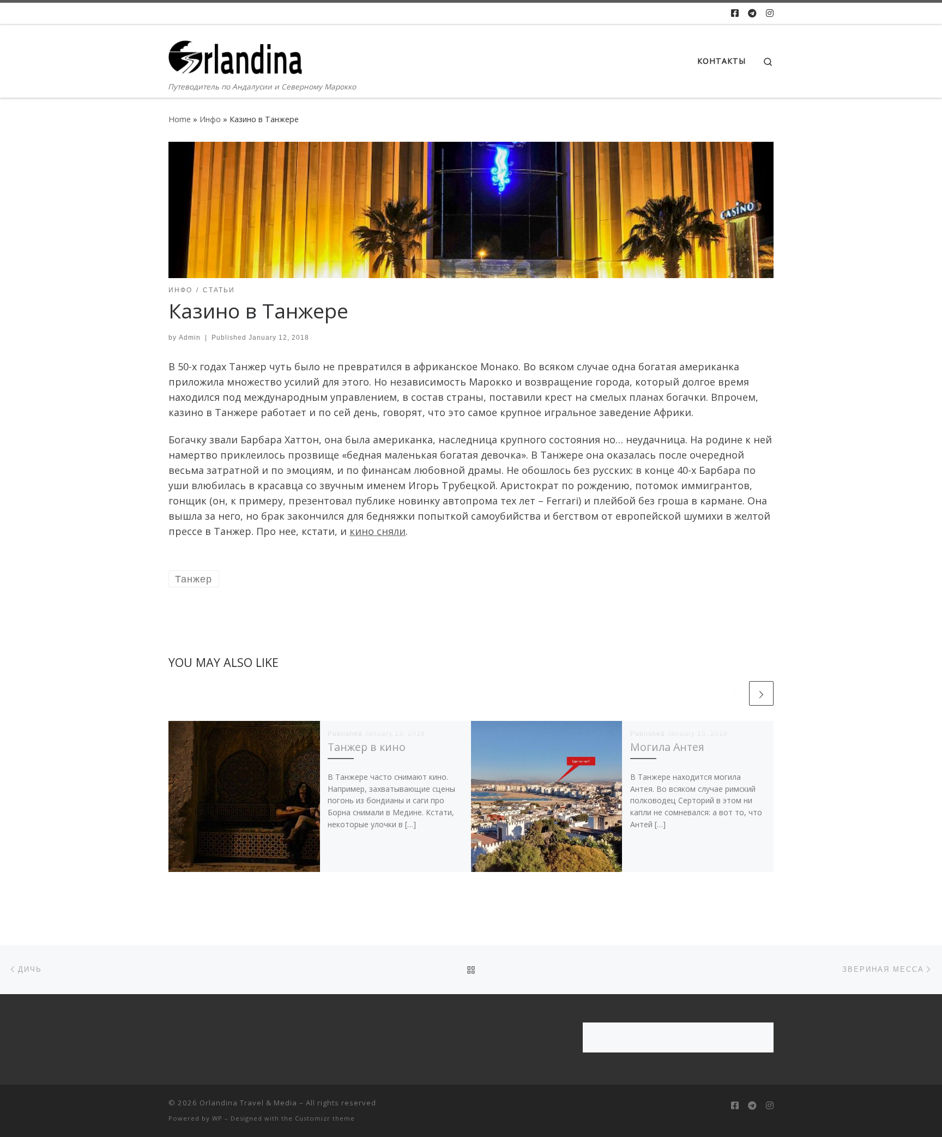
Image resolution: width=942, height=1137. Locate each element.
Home (179, 119)
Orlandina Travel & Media (248, 1103)
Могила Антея (667, 746)
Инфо (210, 119)
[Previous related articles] (734, 693)
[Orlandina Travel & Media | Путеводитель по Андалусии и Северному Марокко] (236, 52)
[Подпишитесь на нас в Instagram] (770, 13)
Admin (190, 337)
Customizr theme (325, 1118)
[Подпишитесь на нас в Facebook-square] (735, 13)
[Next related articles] (761, 693)
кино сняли (377, 531)
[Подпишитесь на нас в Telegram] (752, 13)
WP (217, 1118)
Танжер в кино (367, 746)
